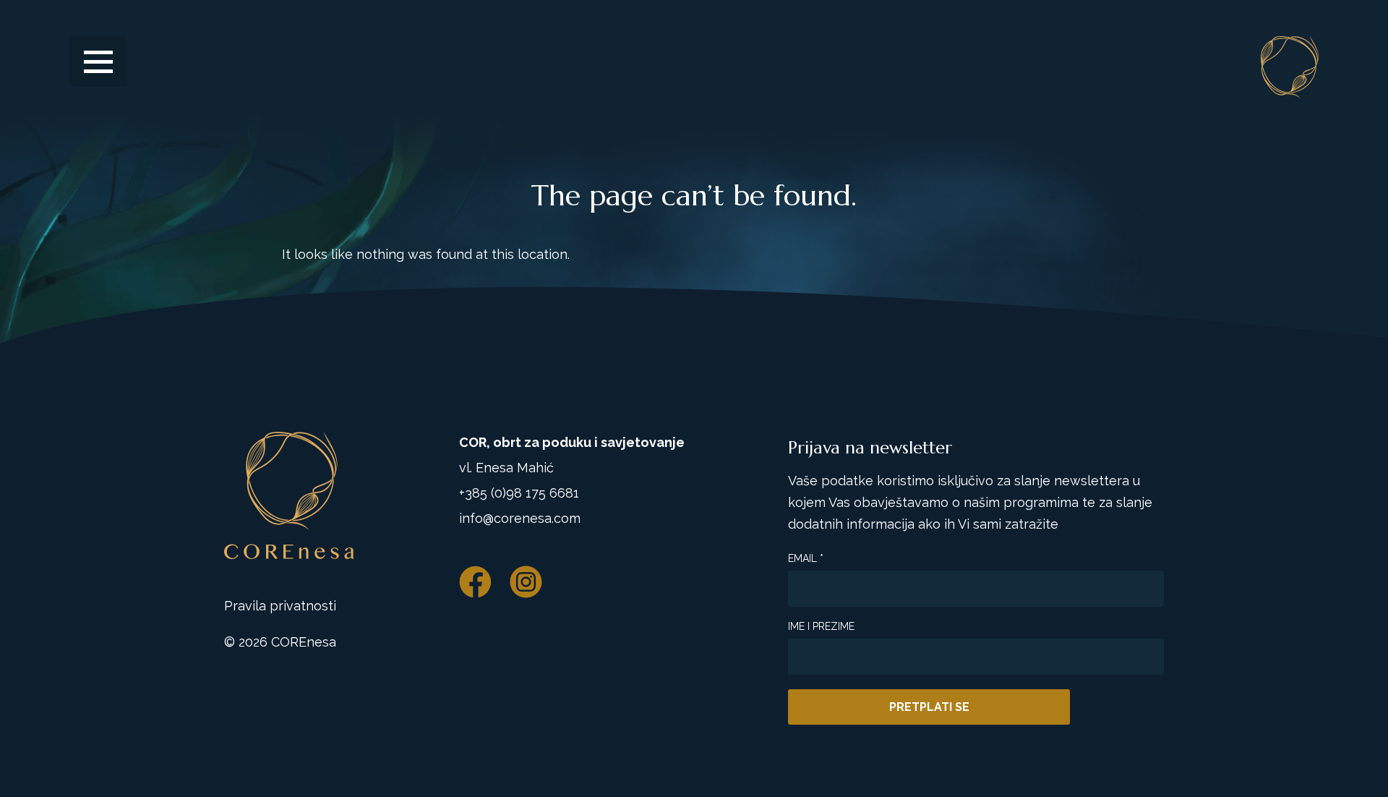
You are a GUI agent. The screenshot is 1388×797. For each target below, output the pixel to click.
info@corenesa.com (520, 518)
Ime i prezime (821, 626)
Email (805, 558)
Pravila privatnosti (280, 605)
